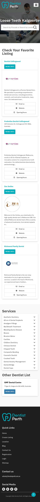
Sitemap (5, 463)
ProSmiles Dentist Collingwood (16, 121)
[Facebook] (3, 489)
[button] (9, 391)
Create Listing (7, 437)
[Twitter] (11, 489)
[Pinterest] (7, 489)
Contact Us (6, 450)
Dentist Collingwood (12, 61)
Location (5, 442)
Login (4, 459)
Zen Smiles (8, 186)
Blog (3, 446)
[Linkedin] (15, 489)
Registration (7, 454)
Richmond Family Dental (14, 246)
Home (4, 433)
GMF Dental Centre (12, 382)
